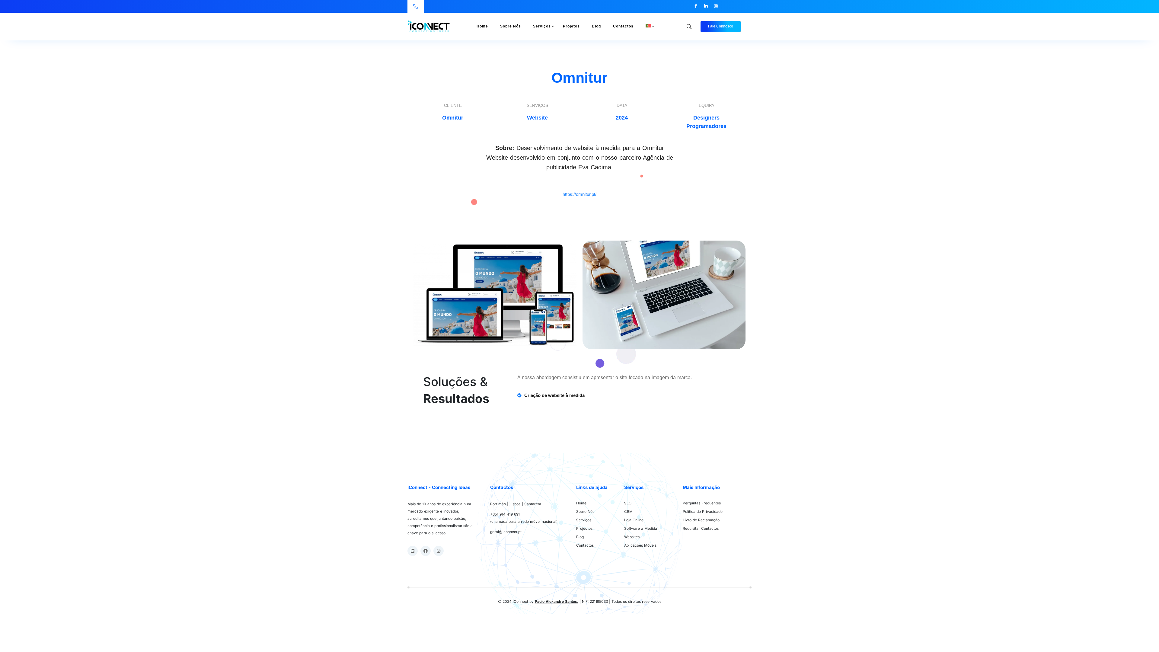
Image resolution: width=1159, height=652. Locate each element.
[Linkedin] (412, 551)
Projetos (571, 26)
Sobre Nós (510, 26)
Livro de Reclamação (701, 520)
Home (482, 26)
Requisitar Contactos (701, 528)
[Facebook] (425, 551)
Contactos (623, 26)
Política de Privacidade (703, 511)
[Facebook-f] (696, 6)
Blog (596, 26)
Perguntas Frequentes (702, 503)
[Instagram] (716, 6)
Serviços (542, 26)
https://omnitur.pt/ (579, 194)
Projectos (584, 528)
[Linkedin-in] (706, 6)
